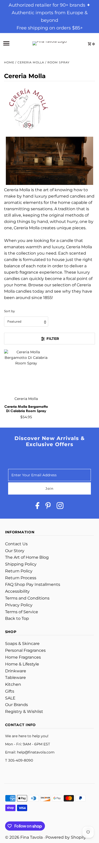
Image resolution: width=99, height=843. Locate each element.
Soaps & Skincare (22, 643)
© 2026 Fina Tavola (24, 837)
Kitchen (13, 684)
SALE (10, 698)
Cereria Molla (31, 62)
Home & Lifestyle (22, 664)
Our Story (14, 550)
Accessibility (17, 591)
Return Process (20, 577)
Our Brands (16, 704)
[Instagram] (60, 506)
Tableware (15, 677)
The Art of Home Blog (27, 557)
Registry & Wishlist (24, 711)
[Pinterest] (48, 506)
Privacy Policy (18, 605)
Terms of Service (21, 611)
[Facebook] (37, 506)
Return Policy (18, 571)
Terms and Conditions (27, 598)
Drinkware (15, 671)
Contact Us (16, 543)
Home (9, 62)
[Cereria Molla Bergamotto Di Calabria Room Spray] (26, 371)
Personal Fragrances (25, 650)
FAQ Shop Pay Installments (32, 584)
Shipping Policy (21, 564)
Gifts (9, 691)
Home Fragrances (23, 657)
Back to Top (17, 618)
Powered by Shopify (65, 837)
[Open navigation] (12, 43)
